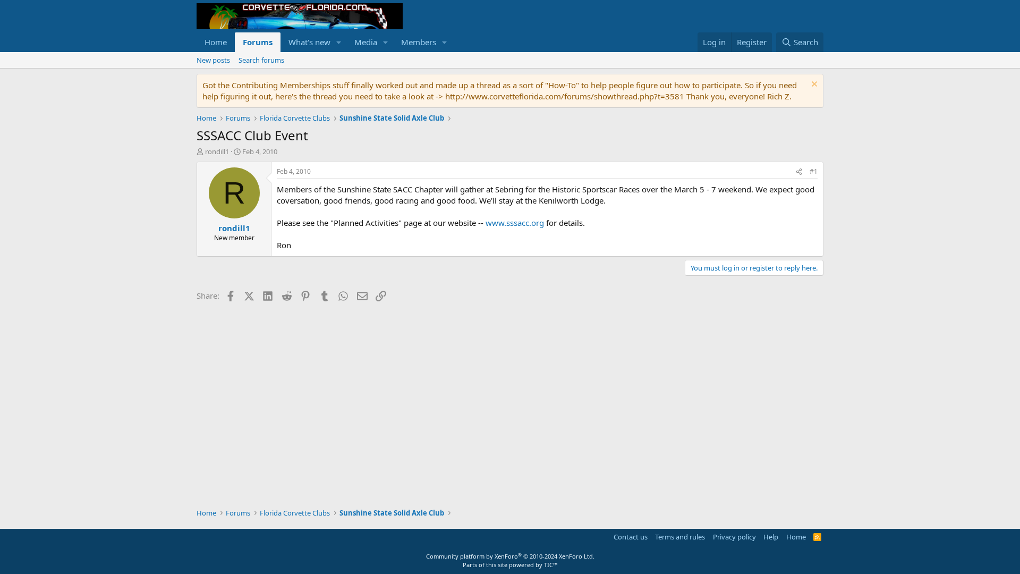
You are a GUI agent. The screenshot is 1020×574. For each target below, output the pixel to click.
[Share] (799, 172)
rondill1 (217, 151)
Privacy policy (734, 537)
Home (216, 42)
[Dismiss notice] (813, 85)
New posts (213, 60)
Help (770, 537)
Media (365, 42)
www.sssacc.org (515, 222)
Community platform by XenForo (510, 556)
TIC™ (551, 565)
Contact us (631, 537)
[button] (339, 42)
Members (418, 42)
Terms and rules (680, 537)
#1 (814, 171)
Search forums (261, 60)
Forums (258, 42)
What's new (309, 42)
